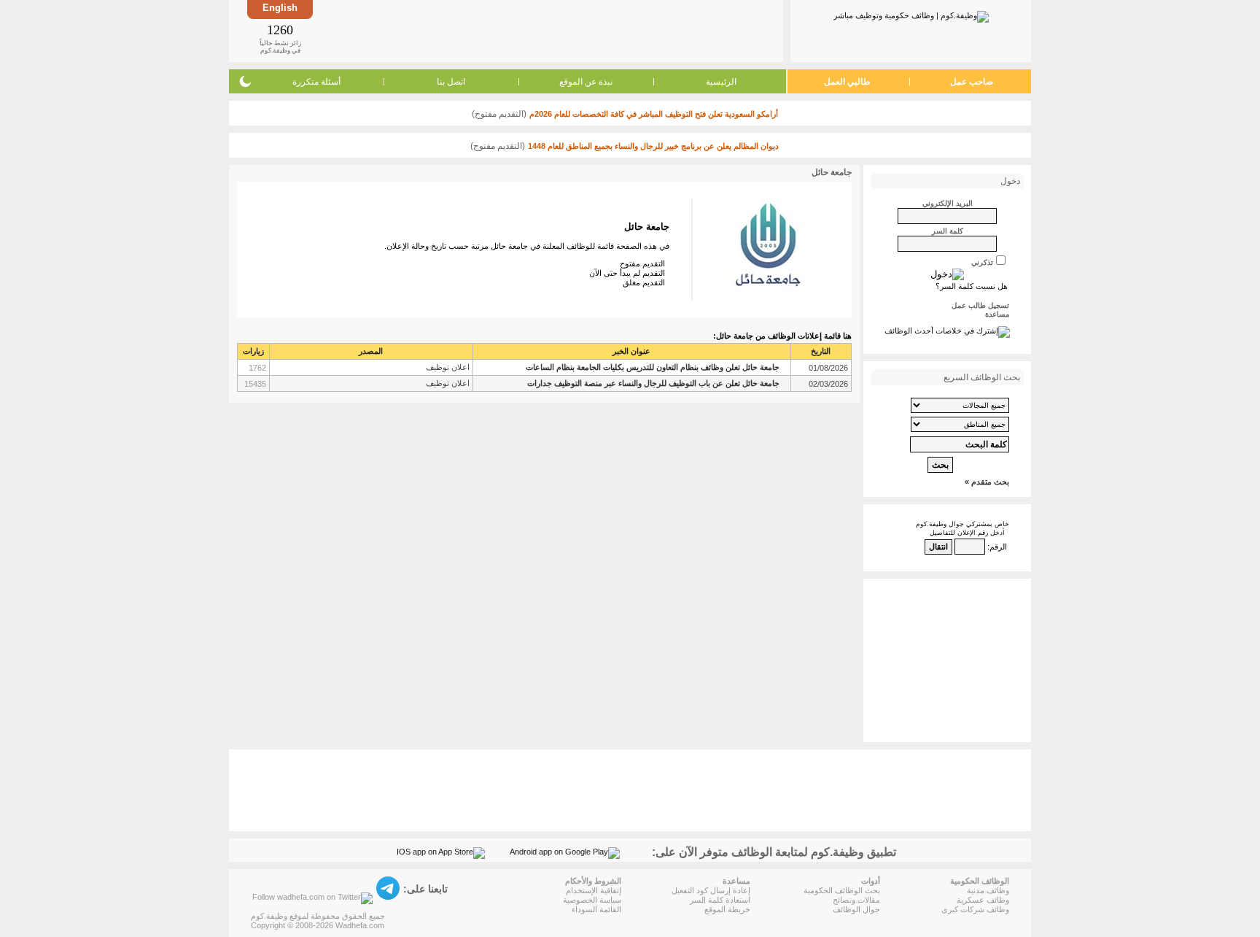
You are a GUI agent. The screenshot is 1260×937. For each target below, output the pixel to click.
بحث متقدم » (987, 481)
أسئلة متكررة (316, 82)
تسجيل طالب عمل (980, 305)
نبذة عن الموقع (585, 82)
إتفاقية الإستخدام (593, 890)
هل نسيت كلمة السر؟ (972, 286)
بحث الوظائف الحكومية (842, 890)
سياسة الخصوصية (592, 899)
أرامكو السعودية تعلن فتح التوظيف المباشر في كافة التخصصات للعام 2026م (653, 113)
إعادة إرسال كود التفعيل (711, 890)
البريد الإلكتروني (947, 203)
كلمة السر (947, 231)
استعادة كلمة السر (720, 899)
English (280, 7)
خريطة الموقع (727, 909)
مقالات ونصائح (856, 899)
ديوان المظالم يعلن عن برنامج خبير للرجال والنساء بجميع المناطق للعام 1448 (653, 146)
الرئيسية (721, 82)
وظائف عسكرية (983, 899)
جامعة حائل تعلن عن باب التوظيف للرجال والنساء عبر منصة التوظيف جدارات (653, 383)
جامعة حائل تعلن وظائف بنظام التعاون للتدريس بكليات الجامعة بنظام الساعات (652, 367)
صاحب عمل (971, 82)
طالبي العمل (847, 82)
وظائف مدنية (988, 890)
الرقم (998, 546)
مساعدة (997, 314)
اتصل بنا (451, 82)
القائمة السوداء (596, 909)
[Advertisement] (547, 31)
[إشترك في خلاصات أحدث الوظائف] (947, 330)
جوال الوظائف (856, 909)
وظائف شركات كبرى (975, 909)
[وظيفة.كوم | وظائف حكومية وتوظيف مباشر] (911, 13)
